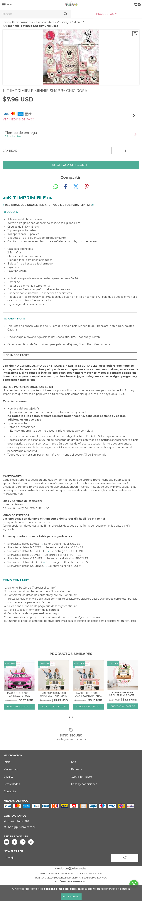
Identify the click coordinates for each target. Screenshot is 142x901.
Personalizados (21, 22)
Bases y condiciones (84, 784)
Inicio (6, 22)
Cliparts (8, 776)
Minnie (77, 22)
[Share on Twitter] (75, 186)
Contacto (10, 791)
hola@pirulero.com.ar (21, 827)
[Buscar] (65, 14)
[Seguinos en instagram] (6, 842)
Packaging (11, 769)
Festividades (12, 784)
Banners (76, 769)
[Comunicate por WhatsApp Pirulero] (133, 884)
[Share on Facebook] (65, 186)
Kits (73, 762)
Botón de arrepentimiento (71, 881)
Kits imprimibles (44, 22)
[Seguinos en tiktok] (23, 842)
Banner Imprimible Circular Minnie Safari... (123, 694)
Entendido (71, 896)
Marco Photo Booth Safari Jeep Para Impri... (53, 694)
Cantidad (10, 150)
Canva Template (81, 776)
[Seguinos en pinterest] (31, 842)
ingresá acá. (99, 878)
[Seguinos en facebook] (14, 842)
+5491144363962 (18, 821)
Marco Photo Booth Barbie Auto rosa (19, 694)
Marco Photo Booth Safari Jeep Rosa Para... (88, 694)
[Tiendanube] (71, 869)
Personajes (64, 22)
